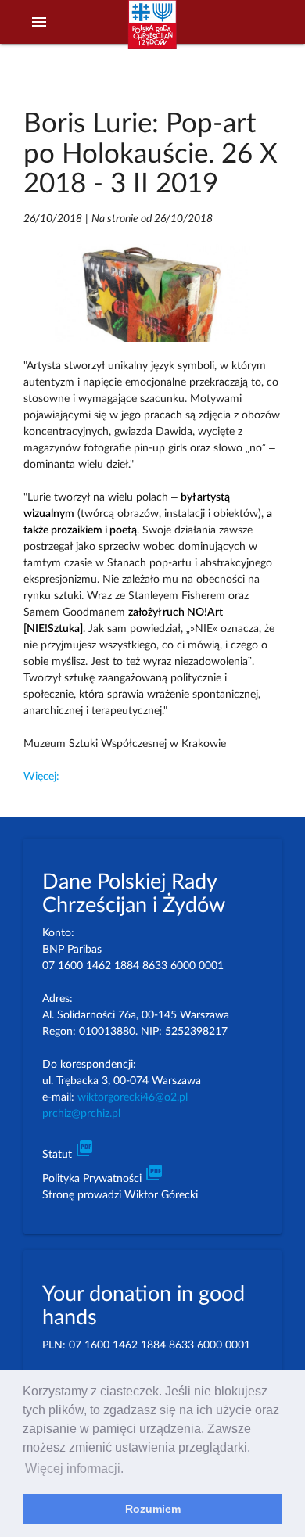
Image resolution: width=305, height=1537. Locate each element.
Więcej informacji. (74, 1468)
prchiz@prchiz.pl (81, 1113)
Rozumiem (153, 1509)
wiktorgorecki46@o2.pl (132, 1097)
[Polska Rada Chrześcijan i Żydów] (152, 32)
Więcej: (41, 776)
